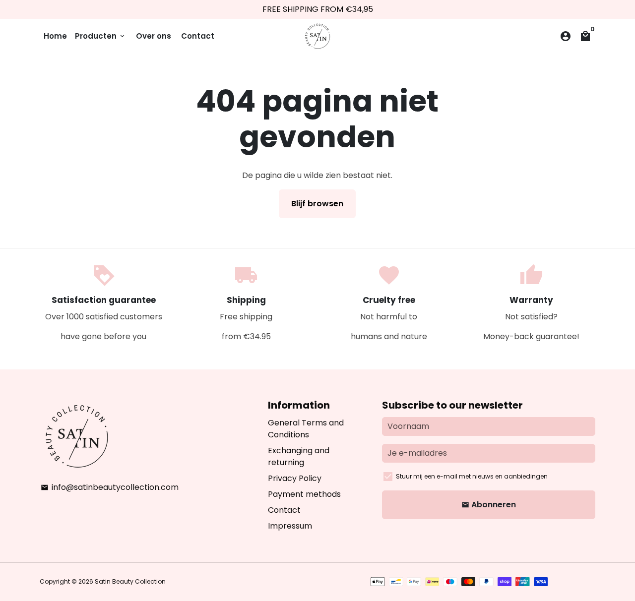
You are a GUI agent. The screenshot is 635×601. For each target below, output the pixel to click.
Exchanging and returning (298, 456)
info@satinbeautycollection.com (110, 487)
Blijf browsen (317, 203)
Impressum (290, 526)
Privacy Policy (294, 478)
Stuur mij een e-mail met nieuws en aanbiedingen (472, 476)
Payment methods (304, 494)
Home (55, 36)
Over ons (153, 36)
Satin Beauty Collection (130, 581)
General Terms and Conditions (306, 428)
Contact (197, 36)
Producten (100, 36)
